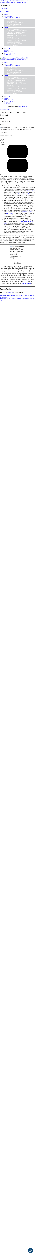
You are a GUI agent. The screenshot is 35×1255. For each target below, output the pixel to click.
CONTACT (7, 55)
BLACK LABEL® (9, 53)
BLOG (6, 47)
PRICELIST (7, 48)
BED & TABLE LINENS (14, 43)
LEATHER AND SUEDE (14, 34)
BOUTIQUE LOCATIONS (12, 18)
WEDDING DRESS (13, 39)
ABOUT (6, 50)
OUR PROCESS (8, 51)
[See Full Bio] (32, 283)
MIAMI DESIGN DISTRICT (15, 22)
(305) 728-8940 (4, 8)
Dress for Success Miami (25, 194)
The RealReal (10, 213)
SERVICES (7, 27)
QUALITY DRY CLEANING (16, 32)
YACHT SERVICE (12, 45)
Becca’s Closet (30, 190)
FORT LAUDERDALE (14, 24)
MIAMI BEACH (12, 21)
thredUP (31, 211)
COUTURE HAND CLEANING (17, 30)
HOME (6, 14)
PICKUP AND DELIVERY (15, 29)
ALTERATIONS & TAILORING (17, 35)
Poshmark (25, 211)
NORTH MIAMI (12, 19)
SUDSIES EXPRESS (13, 42)
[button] (17, 139)
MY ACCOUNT (8, 16)
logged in (10, 292)
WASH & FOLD (12, 37)
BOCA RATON (12, 26)
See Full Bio (26, 283)
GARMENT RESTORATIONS (16, 40)
